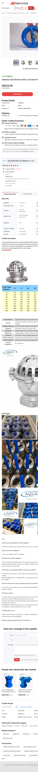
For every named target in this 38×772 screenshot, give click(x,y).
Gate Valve (6, 734)
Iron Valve (4, 714)
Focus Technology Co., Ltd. (22, 765)
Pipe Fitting (21, 710)
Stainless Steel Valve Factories (11, 747)
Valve (27, 13)
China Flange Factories (29, 747)
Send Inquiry (17, 94)
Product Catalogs (27, 707)
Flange (3, 717)
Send (17, 660)
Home (3, 13)
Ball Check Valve (7, 738)
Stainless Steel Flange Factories (11, 751)
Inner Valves (6, 755)
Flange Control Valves (20, 755)
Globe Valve (26, 734)
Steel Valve (21, 714)
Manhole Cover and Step (24, 717)
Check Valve (33, 13)
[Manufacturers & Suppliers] (19, 3)
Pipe (3, 710)
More (3, 758)
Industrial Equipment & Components (15, 13)
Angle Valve (16, 734)
